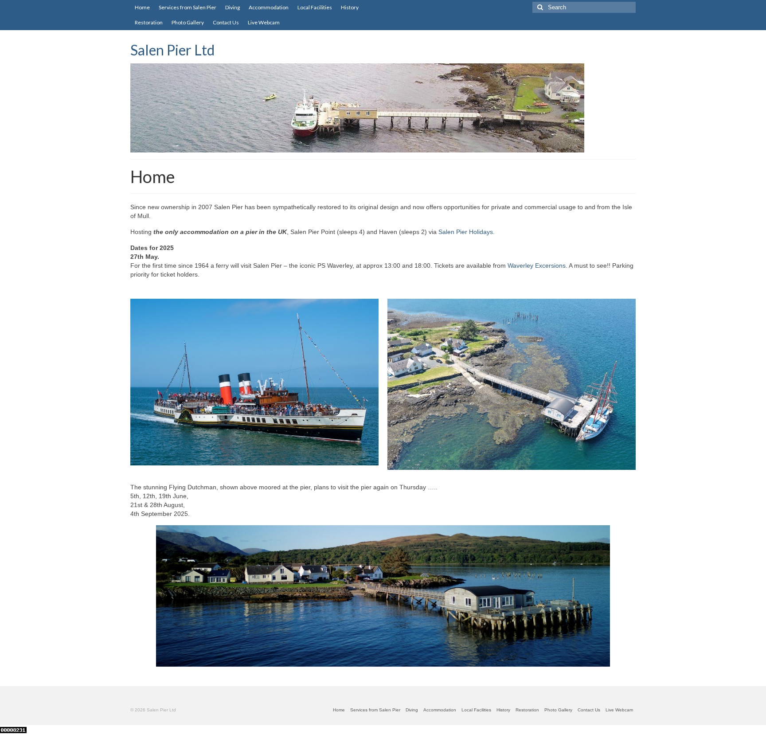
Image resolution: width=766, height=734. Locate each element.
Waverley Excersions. (537, 265)
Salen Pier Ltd (172, 50)
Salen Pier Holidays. (466, 231)
